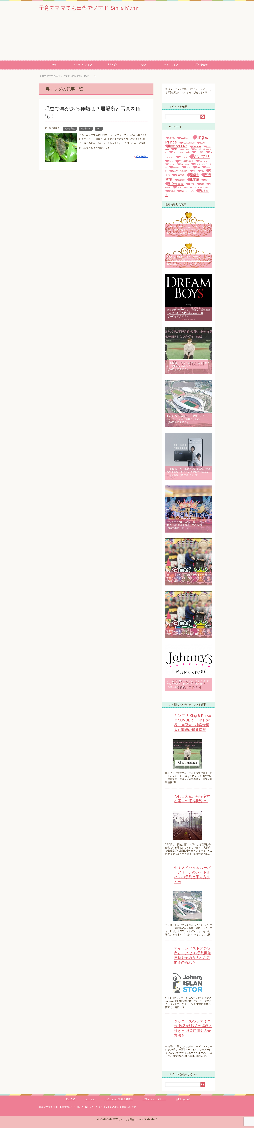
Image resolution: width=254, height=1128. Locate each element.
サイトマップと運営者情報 (119, 1099)
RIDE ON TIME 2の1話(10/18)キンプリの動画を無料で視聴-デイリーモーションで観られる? (188, 229)
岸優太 (194, 175)
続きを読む (142, 156)
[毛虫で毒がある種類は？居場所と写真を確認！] (61, 160)
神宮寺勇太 (176, 184)
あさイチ (185, 149)
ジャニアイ (202, 161)
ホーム (53, 64)
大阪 (202, 171)
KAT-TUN (171, 138)
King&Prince (185, 138)
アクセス (183, 157)
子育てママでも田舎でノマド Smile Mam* (89, 8)
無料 (206, 180)
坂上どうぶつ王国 (179, 171)
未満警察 (181, 180)
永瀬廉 (194, 179)
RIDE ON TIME (177, 146)
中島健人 (176, 167)
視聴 (202, 184)
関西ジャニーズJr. (187, 191)
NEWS (202, 143)
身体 (99, 128)
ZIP (175, 149)
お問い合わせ (200, 64)
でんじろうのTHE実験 (181, 152)
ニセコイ (171, 164)
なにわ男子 (199, 152)
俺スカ (187, 167)
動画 (197, 167)
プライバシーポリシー (154, 1099)
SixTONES (196, 147)
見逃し (192, 184)
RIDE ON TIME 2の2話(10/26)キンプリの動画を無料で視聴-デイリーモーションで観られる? (188, 260)
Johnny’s (112, 64)
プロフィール (184, 164)
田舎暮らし (86, 128)
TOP (64, 76)
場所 (193, 171)
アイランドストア (82, 64)
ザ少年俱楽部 (185, 161)
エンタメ (141, 64)
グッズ (170, 161)
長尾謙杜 (171, 191)
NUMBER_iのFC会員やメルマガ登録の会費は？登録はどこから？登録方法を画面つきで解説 (188, 472)
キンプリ (201, 156)
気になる (70, 1099)
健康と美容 (70, 128)
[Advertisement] (127, 38)
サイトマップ (171, 64)
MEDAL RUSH (188, 143)
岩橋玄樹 (180, 175)
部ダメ (178, 187)
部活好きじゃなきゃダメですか (197, 187)
